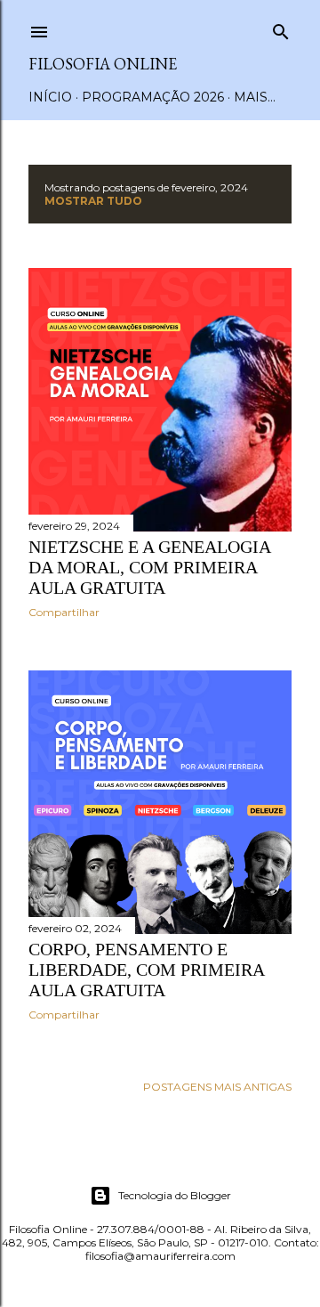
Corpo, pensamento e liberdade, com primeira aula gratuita (146, 969)
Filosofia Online (102, 63)
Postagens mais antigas (217, 1086)
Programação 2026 (153, 97)
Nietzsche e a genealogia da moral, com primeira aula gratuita (149, 567)
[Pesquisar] (281, 28)
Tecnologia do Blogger (174, 1195)
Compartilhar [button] (64, 612)
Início (50, 97)
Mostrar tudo (93, 200)
